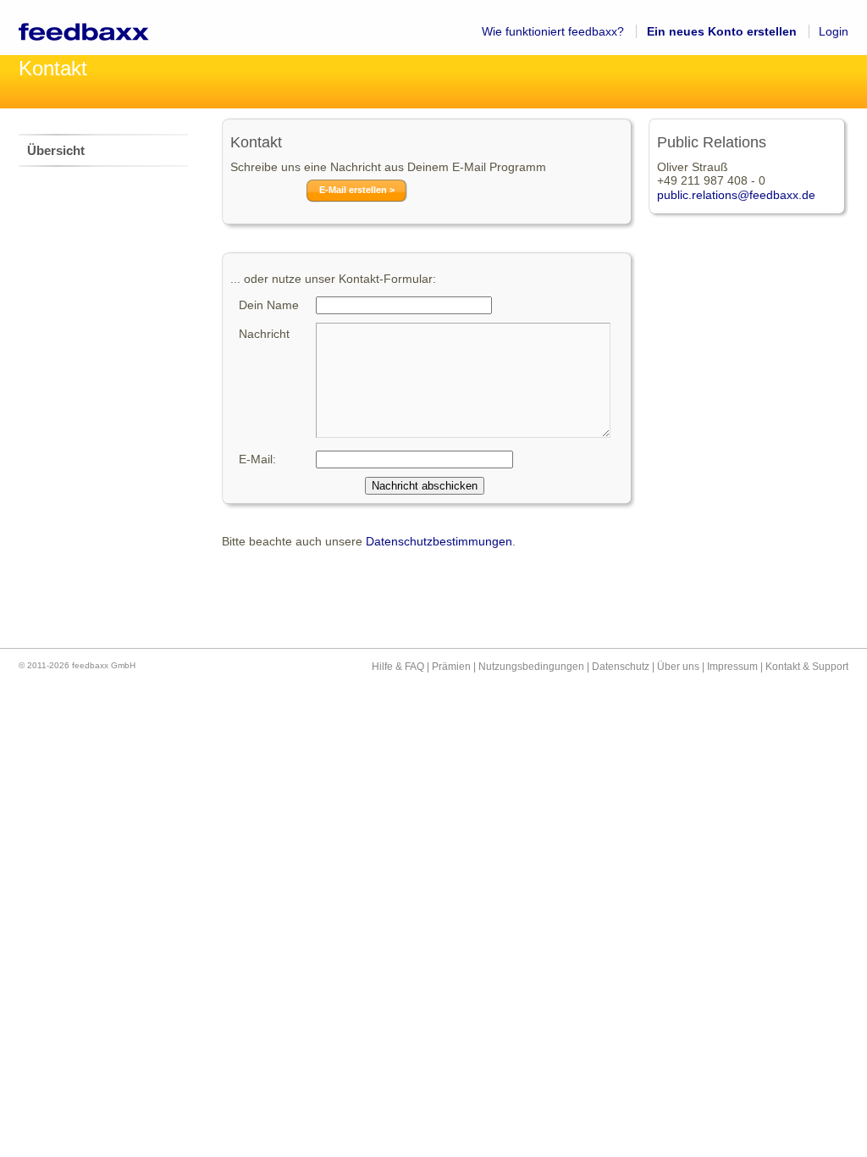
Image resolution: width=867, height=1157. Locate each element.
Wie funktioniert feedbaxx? (553, 31)
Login (833, 31)
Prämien (451, 667)
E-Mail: (257, 459)
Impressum (732, 667)
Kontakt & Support (806, 667)
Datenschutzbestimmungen (439, 541)
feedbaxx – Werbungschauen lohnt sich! (103, 27)
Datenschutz (620, 667)
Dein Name (269, 305)
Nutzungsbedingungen (531, 667)
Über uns (678, 667)
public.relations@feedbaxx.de (736, 195)
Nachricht (264, 333)
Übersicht (56, 150)
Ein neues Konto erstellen (722, 31)
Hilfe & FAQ (398, 667)
